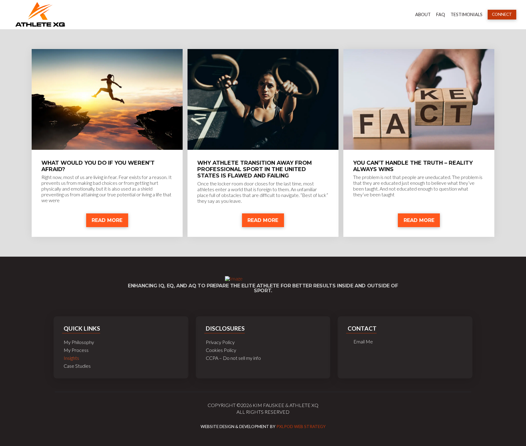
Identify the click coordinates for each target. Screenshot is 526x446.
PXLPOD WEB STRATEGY (301, 426)
